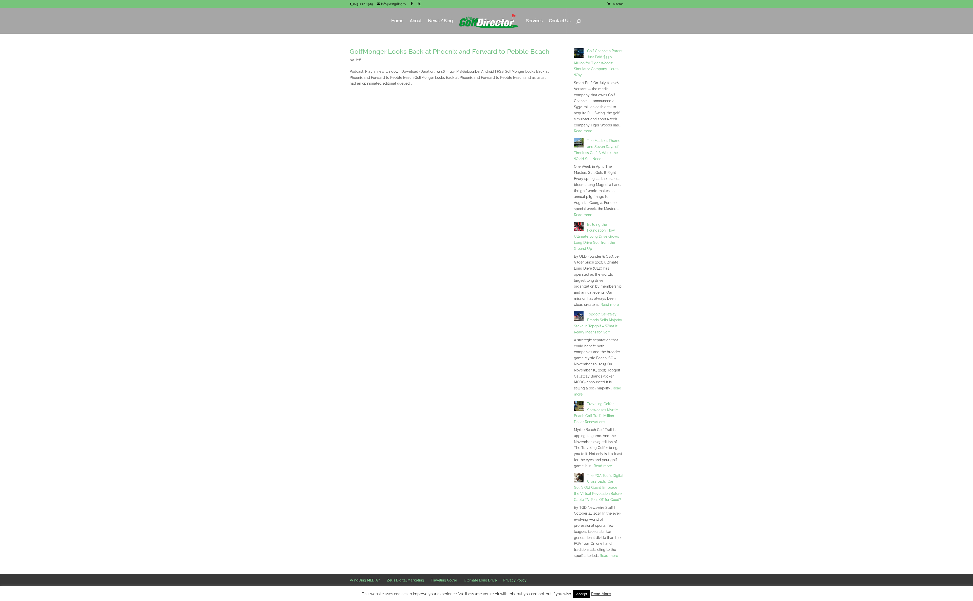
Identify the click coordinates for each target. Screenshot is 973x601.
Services (534, 21)
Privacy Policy (515, 580)
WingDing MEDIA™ (365, 580)
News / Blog (440, 21)
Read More (601, 594)
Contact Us (559, 21)
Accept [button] (581, 594)
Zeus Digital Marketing (405, 580)
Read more (583, 131)
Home (397, 21)
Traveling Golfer (444, 580)
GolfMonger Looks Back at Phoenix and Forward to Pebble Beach (449, 51)
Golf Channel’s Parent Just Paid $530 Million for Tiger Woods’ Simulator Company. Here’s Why (598, 63)
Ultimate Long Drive (480, 580)
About (416, 21)
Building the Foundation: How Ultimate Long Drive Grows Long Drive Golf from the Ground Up (596, 236)
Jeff (358, 60)
